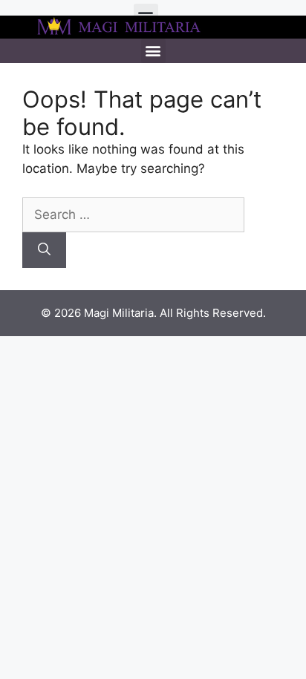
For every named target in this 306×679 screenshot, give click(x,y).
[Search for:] (133, 214)
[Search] (44, 250)
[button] (153, 51)
